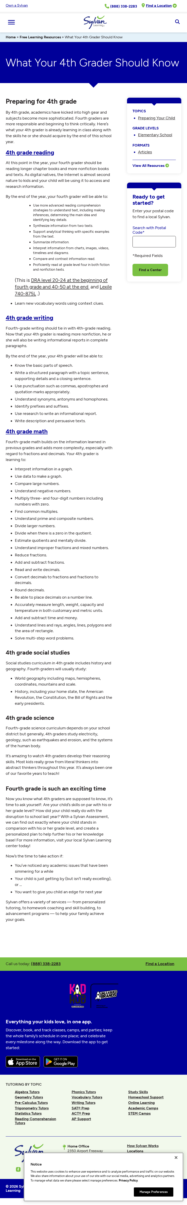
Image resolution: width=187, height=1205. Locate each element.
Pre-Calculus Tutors (31, 1102)
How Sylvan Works (142, 1146)
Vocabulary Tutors (87, 1097)
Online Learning (141, 1102)
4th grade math (27, 431)
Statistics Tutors (28, 1113)
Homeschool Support (146, 1097)
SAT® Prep (80, 1108)
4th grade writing (29, 317)
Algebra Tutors (27, 1092)
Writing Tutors (83, 1102)
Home (11, 37)
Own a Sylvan (17, 5)
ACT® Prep (81, 1113)
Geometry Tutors (29, 1097)
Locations (135, 1151)
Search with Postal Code (149, 230)
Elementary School (155, 134)
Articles (145, 151)
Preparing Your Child (156, 117)
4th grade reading (30, 152)
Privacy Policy (128, 1180)
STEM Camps (139, 1113)
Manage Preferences (154, 1192)
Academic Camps (143, 1108)
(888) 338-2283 (46, 963)
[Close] (176, 1158)
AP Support (81, 1119)
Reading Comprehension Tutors (35, 1121)
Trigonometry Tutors (32, 1108)
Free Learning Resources (40, 37)
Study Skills (138, 1092)
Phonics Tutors (84, 1092)
